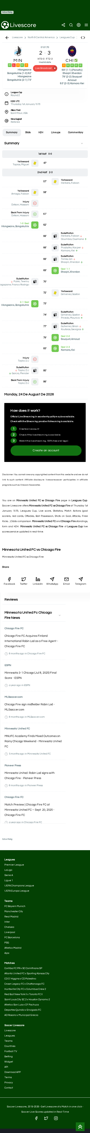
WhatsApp (52, 584)
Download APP (12, 1072)
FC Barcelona (12, 937)
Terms (8, 1077)
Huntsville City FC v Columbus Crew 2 (25, 989)
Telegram (80, 584)
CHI (70, 60)
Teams (8, 1041)
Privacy (8, 1082)
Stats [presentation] (28, 132)
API (6, 1067)
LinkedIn (38, 584)
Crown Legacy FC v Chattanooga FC (24, 984)
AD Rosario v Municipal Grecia (21, 1015)
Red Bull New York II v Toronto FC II (23, 994)
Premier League (14, 865)
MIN (17, 60)
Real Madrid (11, 916)
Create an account (46, 450)
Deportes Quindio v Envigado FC (22, 1010)
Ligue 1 (8, 880)
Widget (8, 1062)
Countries (9, 1046)
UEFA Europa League (16, 891)
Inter (7, 922)
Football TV (10, 1051)
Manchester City (13, 911)
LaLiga (8, 870)
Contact (8, 1088)
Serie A (8, 875)
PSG (6, 942)
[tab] (11, 132)
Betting (8, 1056)
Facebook (9, 584)
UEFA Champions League (19, 885)
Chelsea (9, 927)
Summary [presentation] (11, 132)
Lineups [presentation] (55, 132)
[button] (83, 37)
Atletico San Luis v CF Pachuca (21, 1005)
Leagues (9, 1036)
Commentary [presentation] (75, 132)
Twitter (23, 584)
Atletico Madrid (12, 948)
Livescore (10, 1030)
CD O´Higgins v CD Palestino (20, 978)
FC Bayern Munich (14, 906)
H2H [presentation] (40, 132)
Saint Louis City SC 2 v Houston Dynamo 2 (27, 999)
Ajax (6, 953)
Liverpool (9, 932)
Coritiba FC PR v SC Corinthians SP (23, 968)
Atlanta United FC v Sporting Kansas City (26, 973)
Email (66, 584)
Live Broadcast (43, 68)
